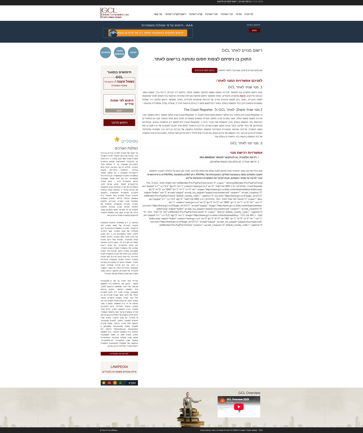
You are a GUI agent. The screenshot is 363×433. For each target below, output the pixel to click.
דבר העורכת (227, 14)
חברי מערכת (211, 14)
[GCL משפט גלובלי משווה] (115, 12)
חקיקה (133, 52)
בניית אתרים (105, 430)
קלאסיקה (105, 52)
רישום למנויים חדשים (227, 1)
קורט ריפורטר (195, 14)
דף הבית (248, 14)
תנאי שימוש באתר (207, 430)
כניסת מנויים (245, 1)
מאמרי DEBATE (119, 52)
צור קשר (158, 14)
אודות (239, 14)
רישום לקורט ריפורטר (175, 14)
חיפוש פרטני (119, 122)
